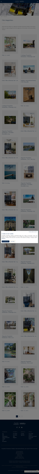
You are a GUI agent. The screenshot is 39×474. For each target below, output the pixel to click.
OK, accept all (5, 241)
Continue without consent (33, 231)
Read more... (4, 238)
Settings (13, 241)
